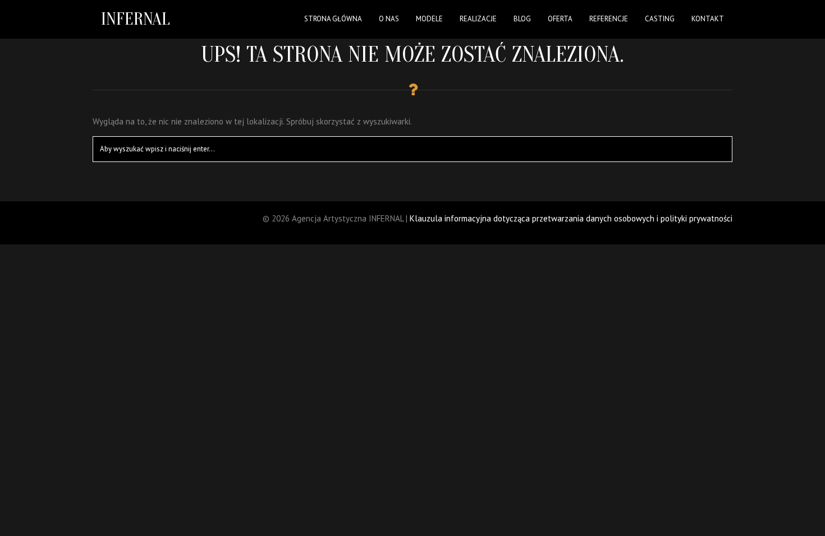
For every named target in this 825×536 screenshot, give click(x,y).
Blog (522, 19)
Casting (660, 19)
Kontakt (707, 19)
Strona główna (333, 19)
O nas (389, 19)
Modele (429, 19)
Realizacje (478, 19)
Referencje (608, 19)
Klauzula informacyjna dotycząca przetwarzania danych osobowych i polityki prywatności (571, 218)
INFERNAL (135, 18)
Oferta (560, 19)
